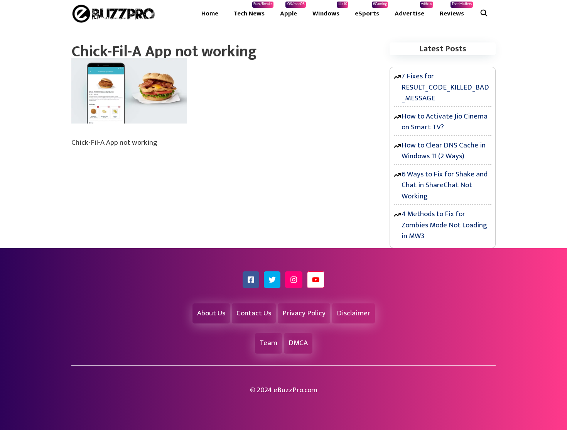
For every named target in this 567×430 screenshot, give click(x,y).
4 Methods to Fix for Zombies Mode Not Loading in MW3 (444, 225)
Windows (329, 10)
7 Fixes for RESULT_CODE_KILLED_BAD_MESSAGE (445, 87)
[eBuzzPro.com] (115, 13)
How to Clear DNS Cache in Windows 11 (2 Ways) (444, 151)
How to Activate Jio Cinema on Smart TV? (445, 122)
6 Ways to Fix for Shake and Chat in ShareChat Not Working (445, 185)
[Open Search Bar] (484, 13)
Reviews (456, 10)
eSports (371, 10)
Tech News (253, 10)
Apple (292, 10)
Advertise (413, 10)
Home (209, 13)
